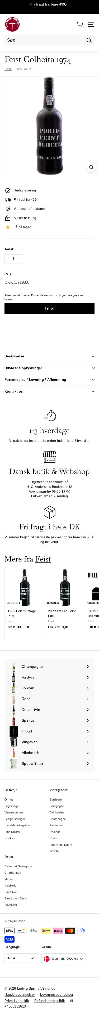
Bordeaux (56, 799)
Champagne (58, 819)
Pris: (8, 274)
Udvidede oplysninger (23, 368)
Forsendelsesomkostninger (49, 295)
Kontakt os (13, 391)
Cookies (10, 838)
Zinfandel (10, 905)
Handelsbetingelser (17, 825)
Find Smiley (12, 831)
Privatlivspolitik (16, 1001)
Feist (8, 69)
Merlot (8, 879)
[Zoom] (91, 167)
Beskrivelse (14, 356)
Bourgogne (57, 806)
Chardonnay (12, 872)
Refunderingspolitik (49, 1001)
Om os (9, 799)
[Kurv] (79, 24)
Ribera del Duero (61, 844)
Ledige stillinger (14, 819)
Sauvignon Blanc (15, 898)
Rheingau (56, 831)
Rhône (54, 838)
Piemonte (56, 825)
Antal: (9, 249)
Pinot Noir (11, 892)
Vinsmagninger (14, 812)
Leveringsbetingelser (56, 994)
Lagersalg (11, 806)
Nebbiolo (10, 885)
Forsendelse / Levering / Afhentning (35, 380)
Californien (57, 812)
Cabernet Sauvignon (18, 866)
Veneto (54, 851)
